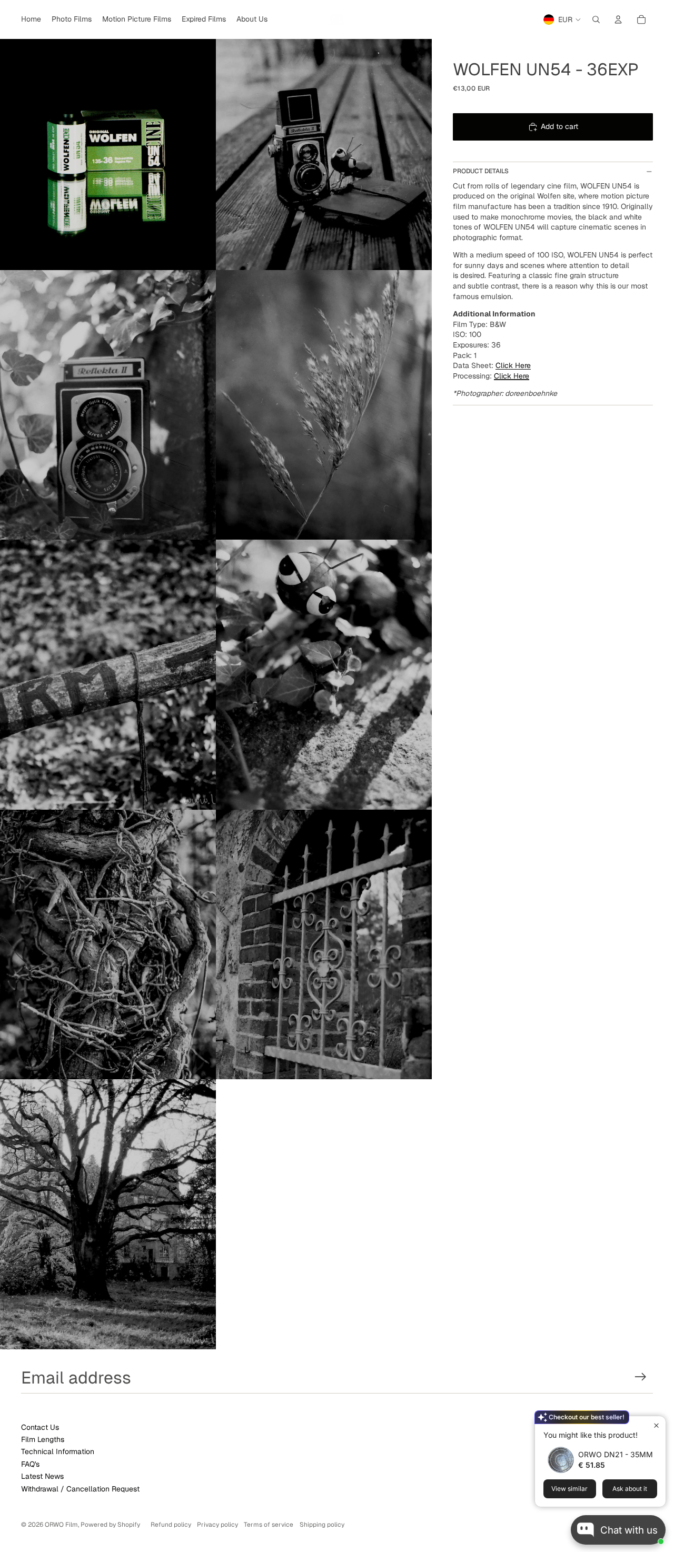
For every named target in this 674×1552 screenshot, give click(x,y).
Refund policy (171, 1524)
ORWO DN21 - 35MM (615, 1454)
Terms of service (268, 1524)
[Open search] (596, 19)
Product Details (481, 171)
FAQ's (30, 1464)
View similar (569, 1489)
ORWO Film (61, 1524)
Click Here (511, 376)
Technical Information (57, 1451)
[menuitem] (31, 19)
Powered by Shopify (110, 1524)
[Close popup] (656, 1425)
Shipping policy (322, 1524)
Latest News (42, 1476)
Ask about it (629, 1489)
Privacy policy (217, 1524)
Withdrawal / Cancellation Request (80, 1489)
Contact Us (40, 1427)
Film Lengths (42, 1439)
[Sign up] (640, 1377)
